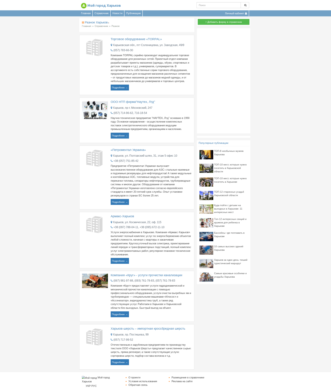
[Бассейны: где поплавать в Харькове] (206, 236)
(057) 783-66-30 (123, 50)
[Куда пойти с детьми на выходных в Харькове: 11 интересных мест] (206, 208)
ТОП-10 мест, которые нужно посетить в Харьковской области (230, 168)
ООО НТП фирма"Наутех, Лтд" (133, 102)
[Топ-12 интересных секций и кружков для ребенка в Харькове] (206, 222)
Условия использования (142, 381)
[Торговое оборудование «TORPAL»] (95, 47)
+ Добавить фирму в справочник (223, 22)
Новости (117, 13)
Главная (86, 13)
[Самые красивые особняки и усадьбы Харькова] (206, 276)
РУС (94, 385)
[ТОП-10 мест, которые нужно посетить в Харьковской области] (206, 167)
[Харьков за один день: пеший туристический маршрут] (206, 263)
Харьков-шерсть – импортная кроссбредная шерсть (148, 328)
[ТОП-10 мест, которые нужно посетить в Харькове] (206, 181)
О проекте (134, 377)
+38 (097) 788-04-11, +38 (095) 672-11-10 (138, 227)
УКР (88, 385)
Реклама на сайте (182, 381)
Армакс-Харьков (122, 216)
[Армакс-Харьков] (95, 224)
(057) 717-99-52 (123, 339)
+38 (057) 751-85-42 (125, 160)
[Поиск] (245, 5)
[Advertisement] (223, 81)
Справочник (101, 13)
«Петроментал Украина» (128, 150)
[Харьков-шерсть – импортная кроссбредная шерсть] (95, 336)
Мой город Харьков (104, 5)
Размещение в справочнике (188, 377)
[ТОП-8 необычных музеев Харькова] (206, 154)
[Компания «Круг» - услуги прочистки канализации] (95, 280)
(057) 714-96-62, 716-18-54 (130, 112)
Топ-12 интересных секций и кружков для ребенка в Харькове (230, 222)
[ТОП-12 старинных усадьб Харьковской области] (206, 195)
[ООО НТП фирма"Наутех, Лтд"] (95, 109)
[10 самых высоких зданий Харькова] (206, 249)
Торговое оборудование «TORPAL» (136, 39)
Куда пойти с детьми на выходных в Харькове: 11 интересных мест (228, 208)
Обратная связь (138, 384)
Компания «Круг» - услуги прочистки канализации (146, 275)
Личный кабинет (235, 13)
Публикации (133, 13)
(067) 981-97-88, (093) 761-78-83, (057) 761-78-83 (144, 280)
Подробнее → (120, 87)
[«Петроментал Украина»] (95, 157)
